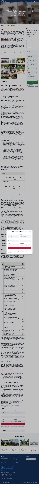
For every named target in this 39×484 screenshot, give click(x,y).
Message (22, 243)
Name (9, 234)
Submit (19, 248)
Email (21, 234)
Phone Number (11, 238)
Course (21, 238)
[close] (31, 231)
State (9, 243)
